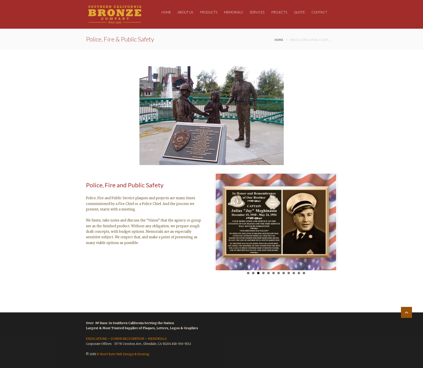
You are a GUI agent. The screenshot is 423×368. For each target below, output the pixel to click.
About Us (185, 12)
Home (166, 12)
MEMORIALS (157, 339)
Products (208, 12)
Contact (319, 12)
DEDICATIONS (96, 339)
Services (257, 12)
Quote (299, 12)
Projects (279, 12)
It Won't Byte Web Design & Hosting (123, 354)
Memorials (233, 12)
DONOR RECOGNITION (127, 339)
